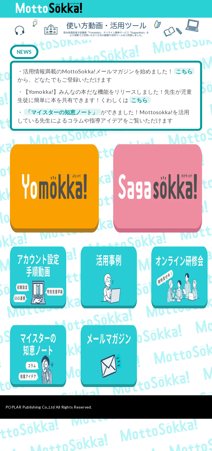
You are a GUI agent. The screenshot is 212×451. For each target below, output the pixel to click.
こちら (184, 71)
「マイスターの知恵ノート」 (62, 112)
